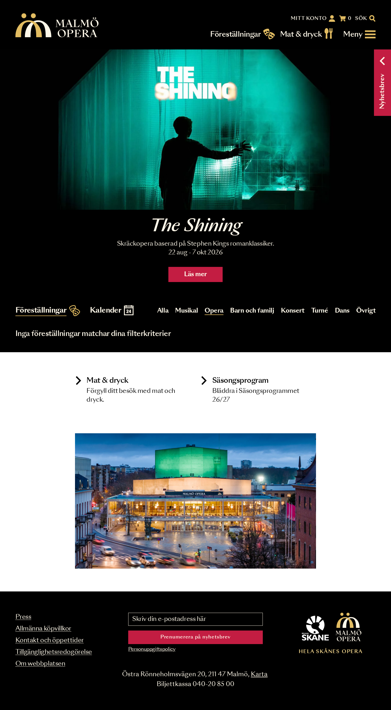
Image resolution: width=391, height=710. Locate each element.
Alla (162, 311)
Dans (342, 311)
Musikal (186, 311)
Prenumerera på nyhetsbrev (195, 637)
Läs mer (195, 274)
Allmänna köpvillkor (43, 629)
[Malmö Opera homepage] (57, 25)
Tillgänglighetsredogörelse (53, 652)
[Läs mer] (195, 129)
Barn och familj (252, 311)
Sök (361, 18)
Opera (214, 311)
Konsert (293, 311)
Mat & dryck (301, 34)
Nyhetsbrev (382, 91)
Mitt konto (309, 18)
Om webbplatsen (40, 664)
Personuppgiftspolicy (152, 649)
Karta (259, 674)
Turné (319, 311)
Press (23, 617)
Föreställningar (235, 34)
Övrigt (366, 311)
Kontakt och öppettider (49, 640)
